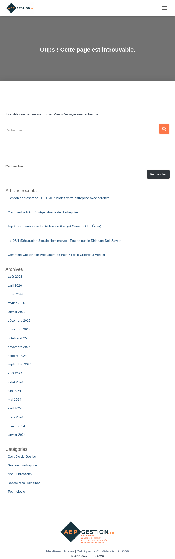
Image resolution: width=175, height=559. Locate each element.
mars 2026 (15, 294)
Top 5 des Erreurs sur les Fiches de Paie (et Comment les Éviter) (54, 226)
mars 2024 (15, 417)
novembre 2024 (19, 347)
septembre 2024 (19, 364)
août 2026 (15, 276)
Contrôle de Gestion (22, 456)
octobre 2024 (17, 356)
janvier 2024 (17, 434)
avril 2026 (15, 285)
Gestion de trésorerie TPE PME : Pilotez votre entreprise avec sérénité (58, 198)
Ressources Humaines (24, 483)
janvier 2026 (17, 312)
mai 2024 (14, 399)
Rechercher (14, 166)
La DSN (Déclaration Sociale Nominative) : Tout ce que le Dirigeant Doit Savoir (64, 240)
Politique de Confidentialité (98, 551)
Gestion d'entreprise (22, 465)
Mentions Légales (60, 551)
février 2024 (16, 426)
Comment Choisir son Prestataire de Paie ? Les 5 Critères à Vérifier (56, 255)
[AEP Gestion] (21, 8)
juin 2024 (14, 391)
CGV (125, 551)
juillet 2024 (15, 382)
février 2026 (16, 303)
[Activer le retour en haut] (166, 550)
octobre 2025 (17, 338)
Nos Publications (20, 474)
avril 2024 (15, 408)
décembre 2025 (19, 320)
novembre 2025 (19, 329)
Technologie (16, 491)
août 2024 (15, 373)
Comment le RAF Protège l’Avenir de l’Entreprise (43, 212)
